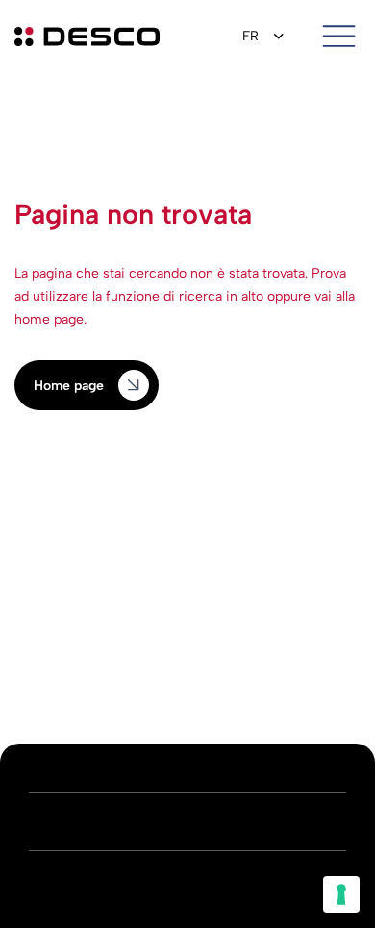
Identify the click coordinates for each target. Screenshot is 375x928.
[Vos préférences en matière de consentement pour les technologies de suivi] (341, 894)
